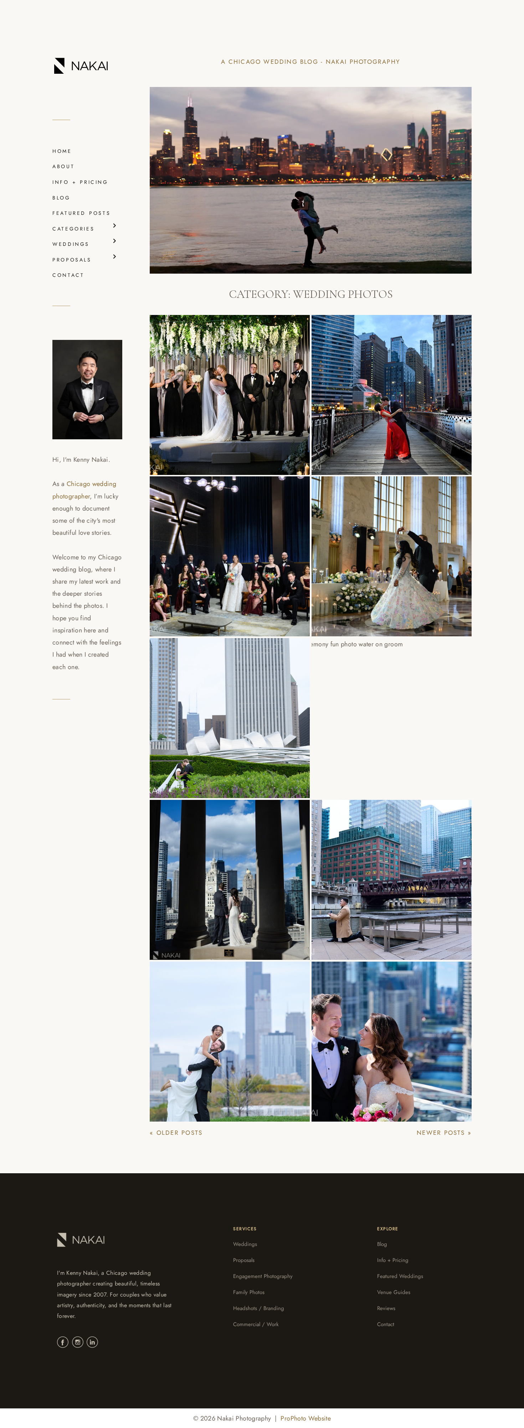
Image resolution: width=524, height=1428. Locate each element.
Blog (382, 1244)
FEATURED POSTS (81, 213)
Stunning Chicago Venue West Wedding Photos (225, 1034)
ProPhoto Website (306, 1418)
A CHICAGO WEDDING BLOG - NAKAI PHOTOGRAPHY (310, 61)
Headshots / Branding (258, 1308)
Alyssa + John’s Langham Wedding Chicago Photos (376, 388)
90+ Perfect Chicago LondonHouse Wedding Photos (225, 873)
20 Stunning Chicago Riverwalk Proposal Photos (390, 873)
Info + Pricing (393, 1260)
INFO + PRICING (80, 182)
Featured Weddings (400, 1276)
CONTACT (68, 275)
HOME (62, 151)
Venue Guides (393, 1292)
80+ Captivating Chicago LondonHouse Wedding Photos (387, 1034)
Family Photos (248, 1292)
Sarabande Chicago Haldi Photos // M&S (376, 711)
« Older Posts (176, 1132)
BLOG (61, 197)
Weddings (245, 1244)
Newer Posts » (444, 1132)
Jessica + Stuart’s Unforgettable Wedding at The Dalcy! (225, 388)
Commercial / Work (256, 1324)
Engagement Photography (263, 1276)
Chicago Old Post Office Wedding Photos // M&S (374, 549)
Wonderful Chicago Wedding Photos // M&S (223, 711)
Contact (385, 1324)
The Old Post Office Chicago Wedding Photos (221, 549)
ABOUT (63, 166)
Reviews (386, 1308)
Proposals (244, 1260)
